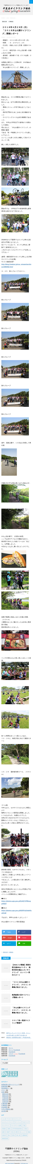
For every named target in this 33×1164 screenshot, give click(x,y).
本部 (2, 1092)
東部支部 (5, 1094)
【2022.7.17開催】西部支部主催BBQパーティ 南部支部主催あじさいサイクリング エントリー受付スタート (21, 970)
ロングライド (5, 1125)
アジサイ (8, 1119)
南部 (9, 1128)
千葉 (24, 1125)
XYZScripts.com (24, 1163)
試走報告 (4, 1107)
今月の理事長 (5, 1109)
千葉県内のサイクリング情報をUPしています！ (16, 1154)
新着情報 (4, 1086)
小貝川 (25, 1128)
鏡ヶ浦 (18, 1135)
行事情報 (4, 1103)
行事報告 (11, 952)
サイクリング (16, 1119)
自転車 (4, 1135)
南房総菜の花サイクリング (10, 1084)
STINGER (23, 1160)
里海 (13, 1135)
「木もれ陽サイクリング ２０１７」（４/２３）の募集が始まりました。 (22, 1010)
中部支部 (5, 1098)
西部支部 (5, 952)
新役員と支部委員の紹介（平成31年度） (18, 1037)
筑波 (29, 1132)
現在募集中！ (5, 1088)
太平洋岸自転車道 (17, 1128)
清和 (16, 1132)
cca (3, 1119)
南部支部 (5, 1100)
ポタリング (26, 1122)
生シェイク (23, 1132)
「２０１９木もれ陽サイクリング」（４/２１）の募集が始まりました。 (21, 984)
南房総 (4, 1128)
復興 (3, 1132)
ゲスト (3, 1090)
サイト (11, 1048)
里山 (9, 1135)
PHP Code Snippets (9, 1163)
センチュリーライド (7, 1122)
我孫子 (8, 1132)
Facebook (16, 1050)
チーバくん (18, 1122)
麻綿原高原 (5, 1138)
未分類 (3, 1111)
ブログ (11, 1053)
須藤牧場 (24, 1135)
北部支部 (5, 1101)
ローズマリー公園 (16, 1125)
